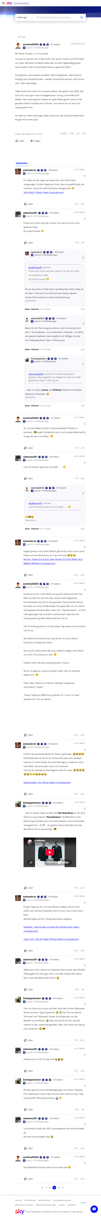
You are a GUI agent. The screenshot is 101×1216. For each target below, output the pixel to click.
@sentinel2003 (35, 374)
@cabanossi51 (35, 267)
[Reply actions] (83, 257)
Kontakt (62, 1205)
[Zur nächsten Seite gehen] (63, 1187)
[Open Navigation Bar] (4, 3)
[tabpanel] (50, 678)
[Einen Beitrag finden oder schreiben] (81, 17)
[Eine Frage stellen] (94, 1209)
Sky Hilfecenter (30, 1200)
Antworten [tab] (21, 163)
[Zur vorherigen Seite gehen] (43, 1187)
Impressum (71, 1205)
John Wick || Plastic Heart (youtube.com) (44, 192)
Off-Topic (21, 37)
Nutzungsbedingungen (62, 1200)
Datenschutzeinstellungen (46, 1205)
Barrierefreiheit (44, 1200)
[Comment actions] (85, 176)
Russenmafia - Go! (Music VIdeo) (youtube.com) (47, 782)
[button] (27, 309)
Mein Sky (18, 1200)
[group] (63, 133)
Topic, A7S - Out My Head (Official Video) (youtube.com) (51, 939)
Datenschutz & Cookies (24, 1205)
